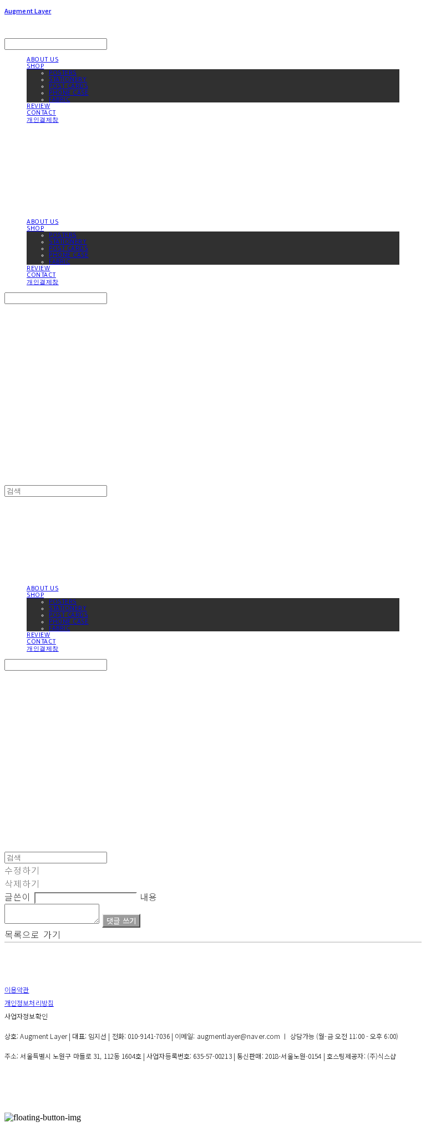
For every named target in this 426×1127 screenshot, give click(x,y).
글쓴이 (17, 896)
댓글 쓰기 (121, 920)
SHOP (35, 66)
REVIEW (38, 105)
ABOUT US (42, 59)
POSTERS (63, 72)
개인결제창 (43, 119)
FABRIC (59, 99)
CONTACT (41, 112)
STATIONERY (68, 79)
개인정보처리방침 (29, 1002)
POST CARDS (68, 86)
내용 (149, 896)
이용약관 (16, 989)
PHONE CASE (69, 92)
